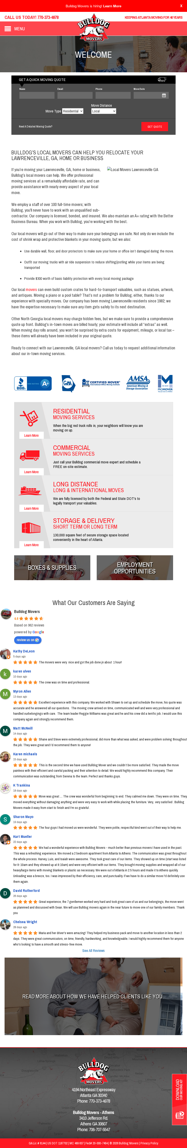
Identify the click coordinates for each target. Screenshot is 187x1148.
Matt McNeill (23, 728)
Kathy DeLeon (24, 651)
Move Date (139, 89)
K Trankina (21, 785)
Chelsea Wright (25, 921)
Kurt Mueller (22, 836)
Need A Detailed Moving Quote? (35, 126)
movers (32, 289)
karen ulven (22, 671)
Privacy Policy (149, 1143)
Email (60, 89)
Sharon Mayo (23, 816)
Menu (19, 29)
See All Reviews (93, 950)
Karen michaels (25, 753)
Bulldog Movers (27, 611)
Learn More (112, 5)
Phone (99, 89)
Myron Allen (22, 691)
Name (22, 89)
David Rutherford (26, 890)
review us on (25, 639)
